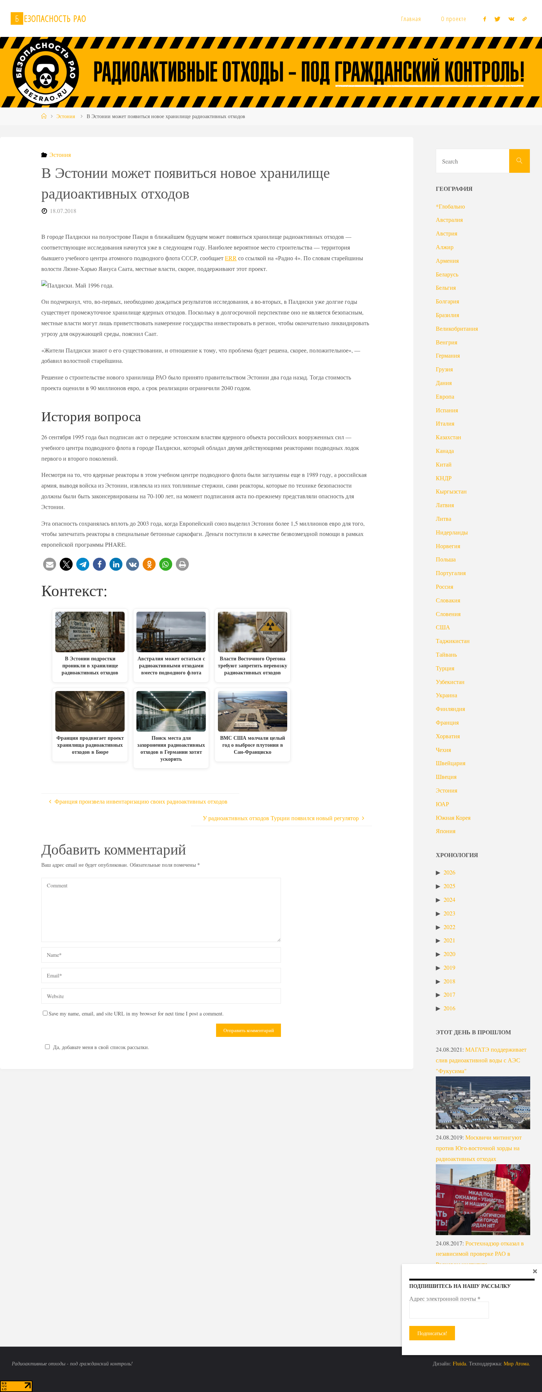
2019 (449, 967)
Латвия (445, 505)
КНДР (444, 478)
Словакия (448, 600)
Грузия (444, 369)
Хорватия (448, 736)
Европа (445, 396)
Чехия (443, 749)
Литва (443, 518)
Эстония (65, 116)
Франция (447, 722)
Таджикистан (453, 641)
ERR (231, 258)
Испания (447, 410)
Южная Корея (453, 817)
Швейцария (450, 763)
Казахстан (448, 437)
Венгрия (446, 342)
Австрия (446, 233)
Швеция (446, 776)
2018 (449, 981)
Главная (411, 18)
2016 (449, 1008)
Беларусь (447, 274)
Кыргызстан (451, 491)
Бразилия (447, 315)
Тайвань (446, 654)
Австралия (449, 219)
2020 (449, 954)
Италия (445, 423)
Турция (445, 668)
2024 (449, 899)
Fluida (458, 1363)
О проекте (453, 18)
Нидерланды (452, 532)
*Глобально (450, 206)
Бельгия (446, 287)
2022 (449, 927)
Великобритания (457, 328)
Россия (444, 586)
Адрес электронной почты (444, 1299)
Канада (445, 450)
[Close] (535, 1271)
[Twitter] (497, 19)
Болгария (447, 301)
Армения (447, 260)
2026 (449, 872)
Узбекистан (450, 681)
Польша (446, 559)
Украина (446, 695)
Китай (444, 464)
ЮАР (442, 804)
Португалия (451, 573)
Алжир (445, 247)
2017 (449, 994)
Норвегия (448, 546)
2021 (449, 940)
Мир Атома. (517, 1363)
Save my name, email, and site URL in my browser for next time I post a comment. (136, 1013)
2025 (449, 886)
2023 (449, 913)
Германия (448, 355)
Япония (445, 831)
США (443, 627)
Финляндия (450, 708)
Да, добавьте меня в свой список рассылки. (101, 1047)
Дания (444, 382)
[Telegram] (524, 19)
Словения (448, 614)
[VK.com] (511, 19)
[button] (49, 564)
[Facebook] (484, 19)
